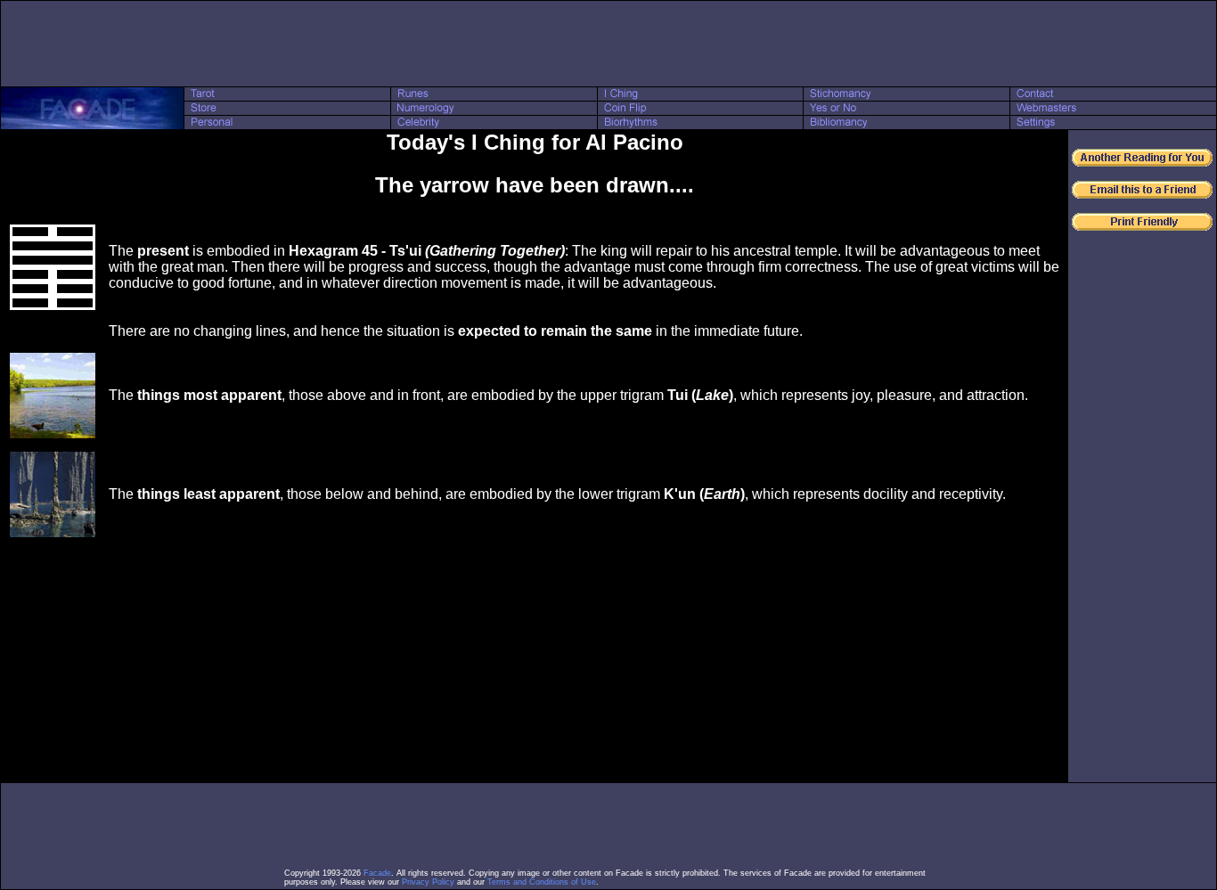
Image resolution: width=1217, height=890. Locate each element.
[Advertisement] (608, 44)
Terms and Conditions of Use (541, 882)
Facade (377, 873)
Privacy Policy (428, 882)
